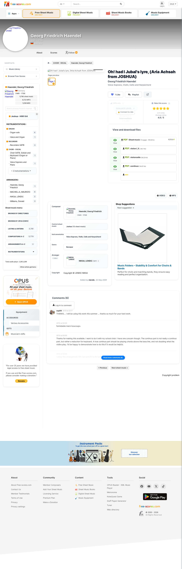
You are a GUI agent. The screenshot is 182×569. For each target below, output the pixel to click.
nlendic (92, 280)
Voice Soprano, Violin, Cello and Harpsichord (83, 237)
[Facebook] (142, 486)
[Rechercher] (121, 4)
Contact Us (16, 489)
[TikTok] (163, 486)
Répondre (62, 317)
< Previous (102, 368)
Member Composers (52, 485)
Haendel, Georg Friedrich (81, 63)
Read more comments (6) (113, 358)
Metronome (112, 492)
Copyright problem (170, 375)
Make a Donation (50, 502)
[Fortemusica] (141, 513)
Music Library (14, 69)
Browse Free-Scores (16, 76)
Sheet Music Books (86, 489)
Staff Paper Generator (116, 501)
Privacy (14, 502)
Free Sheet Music (86, 485)
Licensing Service (50, 493)
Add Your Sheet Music (52, 489)
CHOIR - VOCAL (59, 63)
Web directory (113, 509)
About (39, 52)
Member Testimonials (20, 493)
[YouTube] (149, 486)
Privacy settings (18, 506)
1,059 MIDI (26, 103)
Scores (53, 52)
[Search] (35, 108)
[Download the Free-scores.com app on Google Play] (155, 496)
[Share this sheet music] (147, 94)
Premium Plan (49, 498)
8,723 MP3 (26, 100)
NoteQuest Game (114, 496)
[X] (156, 486)
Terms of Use (17, 498)
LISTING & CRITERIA (20, 229)
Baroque (69, 247)
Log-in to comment (63, 305)
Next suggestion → (125, 208)
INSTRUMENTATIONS (16, 252)
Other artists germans (28, 267)
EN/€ (172, 4)
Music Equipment (85, 498)
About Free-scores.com (21, 485)
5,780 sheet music (26, 96)
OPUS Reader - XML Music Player (118, 486)
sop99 (59, 311)
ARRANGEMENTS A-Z (20, 244)
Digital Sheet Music (86, 493)
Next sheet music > (120, 368)
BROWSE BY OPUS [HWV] (18, 221)
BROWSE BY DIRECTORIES (18, 213)
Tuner (109, 505)
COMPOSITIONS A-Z (20, 236)
